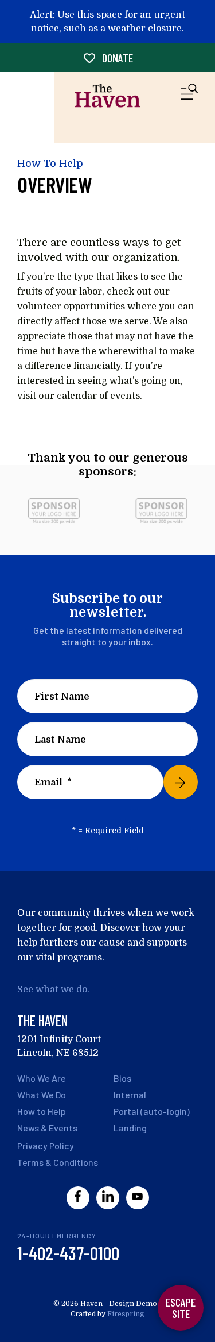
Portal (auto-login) (152, 1111)
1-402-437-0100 (68, 1252)
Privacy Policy (45, 1145)
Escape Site (181, 1307)
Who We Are (41, 1078)
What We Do (41, 1094)
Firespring (125, 1314)
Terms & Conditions (57, 1162)
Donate (116, 58)
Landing (130, 1127)
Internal (130, 1094)
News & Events (47, 1127)
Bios (122, 1078)
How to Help (41, 1111)
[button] (189, 94)
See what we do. (53, 989)
